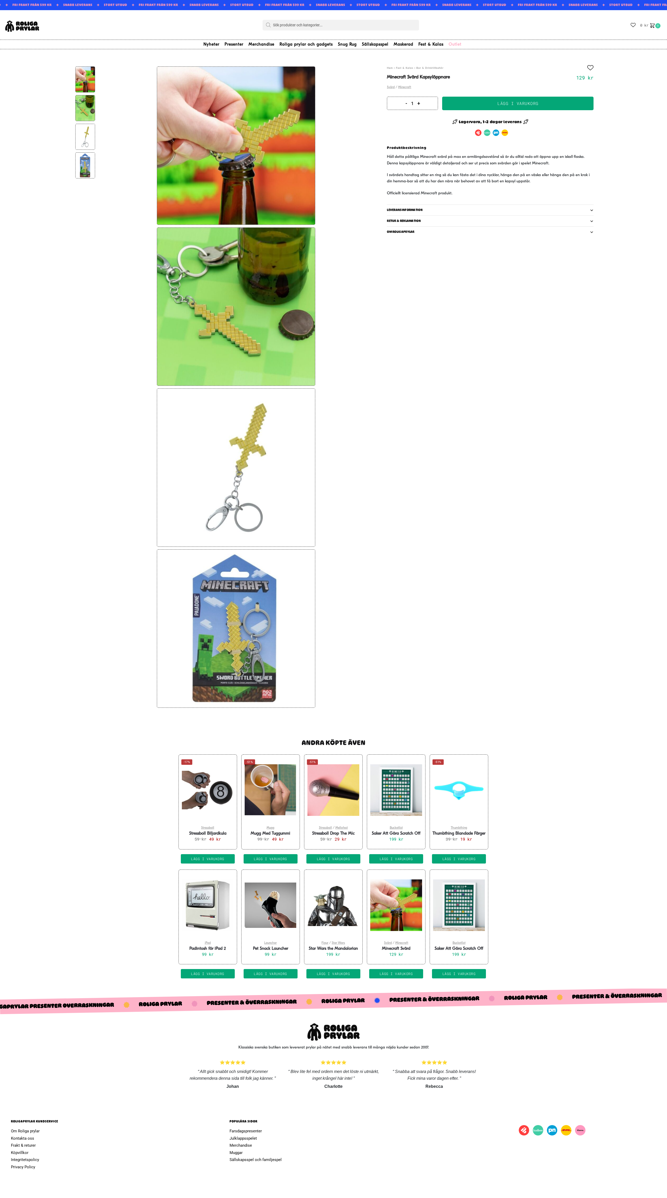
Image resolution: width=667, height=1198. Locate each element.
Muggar (236, 1152)
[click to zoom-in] (236, 145)
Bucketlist (396, 827)
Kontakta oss (22, 1138)
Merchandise (241, 1145)
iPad (208, 943)
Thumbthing (459, 827)
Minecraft (404, 87)
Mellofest (341, 827)
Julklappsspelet (243, 1138)
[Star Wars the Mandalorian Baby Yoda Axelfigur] (333, 905)
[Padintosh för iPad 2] (208, 905)
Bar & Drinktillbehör (429, 68)
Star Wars (338, 943)
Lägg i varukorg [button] (207, 858)
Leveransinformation (405, 210)
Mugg (270, 827)
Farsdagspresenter (246, 1131)
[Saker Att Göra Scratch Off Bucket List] (396, 790)
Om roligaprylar (401, 232)
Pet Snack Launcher (270, 949)
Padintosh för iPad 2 (207, 949)
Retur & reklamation (404, 221)
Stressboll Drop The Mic (333, 833)
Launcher (270, 943)
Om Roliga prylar (25, 1131)
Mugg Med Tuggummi (270, 833)
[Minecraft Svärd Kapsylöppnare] (396, 905)
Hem (390, 68)
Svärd (391, 87)
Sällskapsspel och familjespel (256, 1159)
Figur (325, 943)
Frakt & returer (23, 1145)
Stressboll (207, 827)
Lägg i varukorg (518, 103)
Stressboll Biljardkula (207, 833)
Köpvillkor (19, 1152)
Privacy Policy (23, 1167)
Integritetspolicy (25, 1159)
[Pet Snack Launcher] (271, 905)
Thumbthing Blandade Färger (459, 833)
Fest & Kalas (404, 68)
